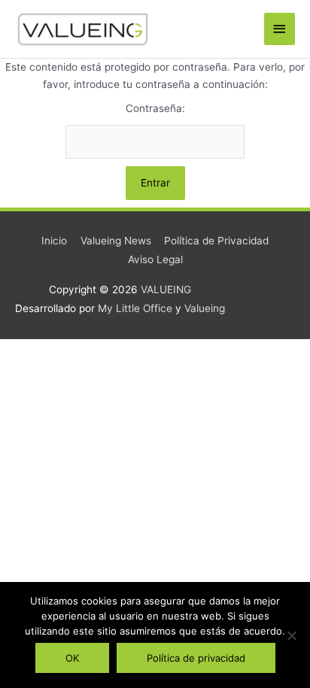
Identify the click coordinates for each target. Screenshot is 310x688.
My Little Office (135, 308)
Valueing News (116, 241)
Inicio (54, 241)
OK (72, 658)
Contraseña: (155, 108)
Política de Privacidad (216, 241)
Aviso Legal (155, 259)
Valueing (204, 308)
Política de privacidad (196, 658)
